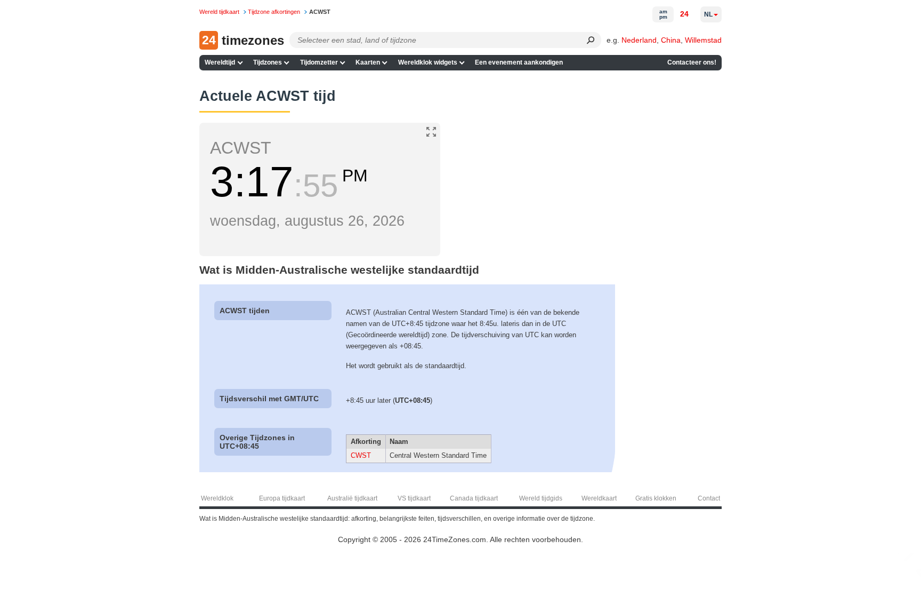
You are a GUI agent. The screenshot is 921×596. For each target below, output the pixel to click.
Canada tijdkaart (474, 498)
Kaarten (368, 62)
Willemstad (703, 40)
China (671, 40)
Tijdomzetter (319, 62)
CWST (361, 455)
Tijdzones (267, 62)
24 (684, 14)
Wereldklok (217, 498)
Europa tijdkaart (282, 498)
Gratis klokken (655, 498)
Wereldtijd (220, 62)
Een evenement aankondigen (519, 62)
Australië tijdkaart (352, 498)
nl (708, 14)
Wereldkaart (599, 498)
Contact (709, 498)
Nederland (639, 40)
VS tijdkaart (414, 498)
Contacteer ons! (691, 62)
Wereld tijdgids (540, 498)
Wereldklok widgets (427, 62)
